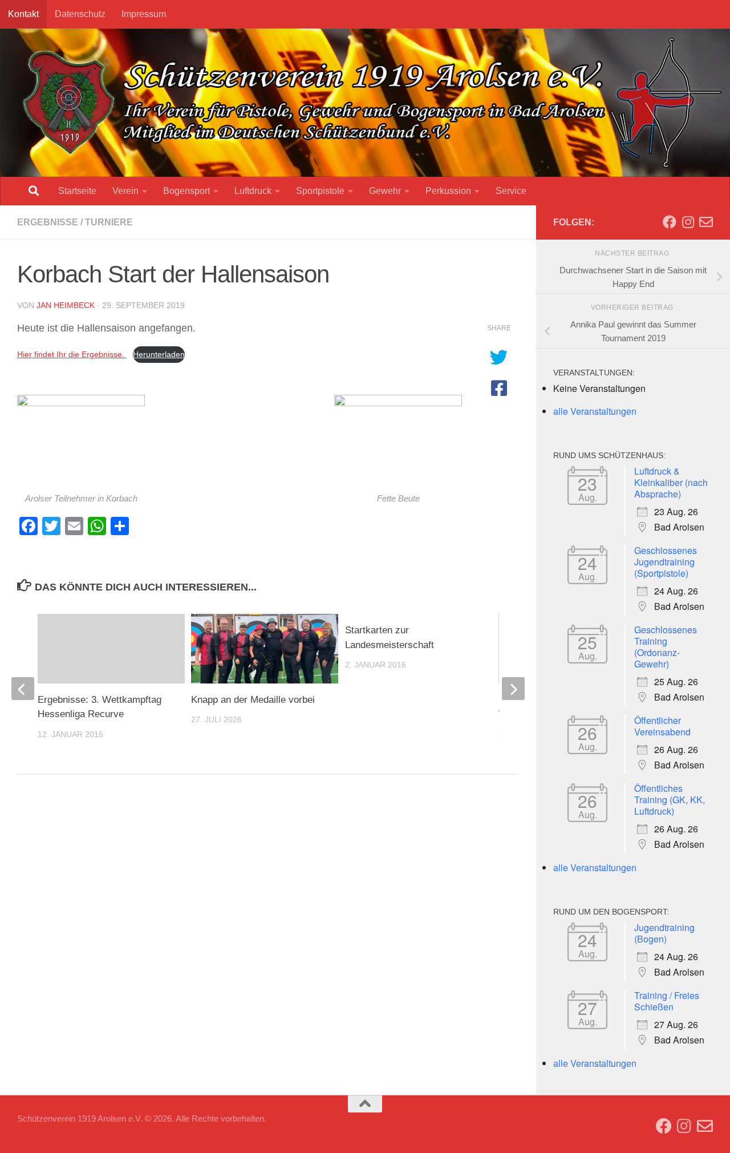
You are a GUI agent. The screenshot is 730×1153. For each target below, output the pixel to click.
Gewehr (385, 191)
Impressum (143, 14)
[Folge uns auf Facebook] (669, 222)
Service (511, 191)
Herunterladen (159, 354)
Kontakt (23, 14)
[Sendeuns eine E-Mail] (706, 222)
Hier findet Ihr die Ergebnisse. (72, 354)
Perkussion (448, 191)
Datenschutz (80, 14)
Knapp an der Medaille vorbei (253, 699)
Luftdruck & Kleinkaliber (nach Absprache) (671, 482)
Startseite (77, 191)
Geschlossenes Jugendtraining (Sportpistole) (665, 562)
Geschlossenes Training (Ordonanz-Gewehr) (665, 646)
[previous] (22, 688)
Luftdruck (252, 191)
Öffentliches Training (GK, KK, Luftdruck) (669, 800)
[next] (513, 688)
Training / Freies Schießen (666, 1001)
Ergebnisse (47, 222)
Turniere (109, 222)
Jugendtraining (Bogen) (664, 933)
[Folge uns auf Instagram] (688, 222)
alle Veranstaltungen (594, 411)
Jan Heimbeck (65, 305)
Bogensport (186, 191)
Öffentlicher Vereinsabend (662, 726)
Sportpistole (320, 191)
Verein (125, 191)
